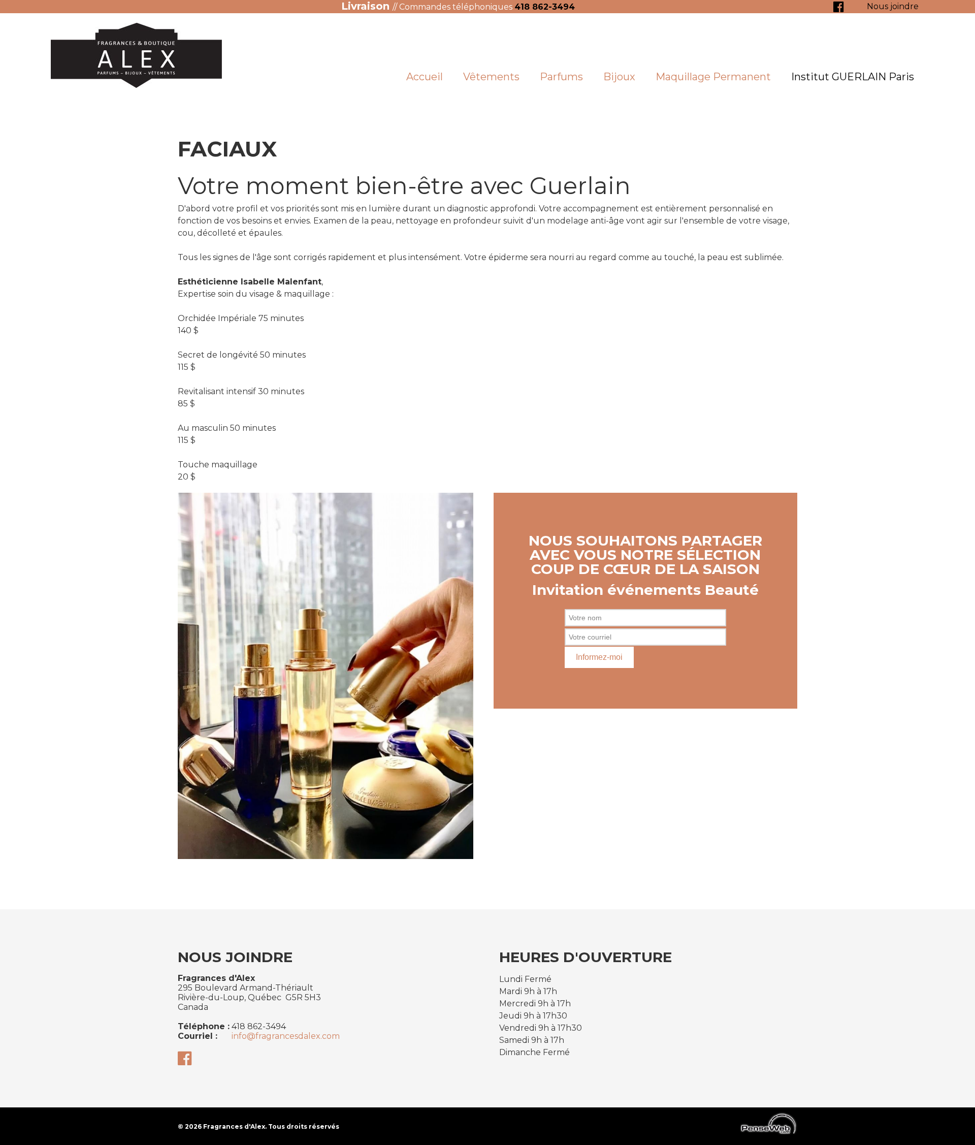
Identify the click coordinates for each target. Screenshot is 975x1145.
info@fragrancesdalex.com (286, 1036)
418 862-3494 (544, 7)
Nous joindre (893, 6)
